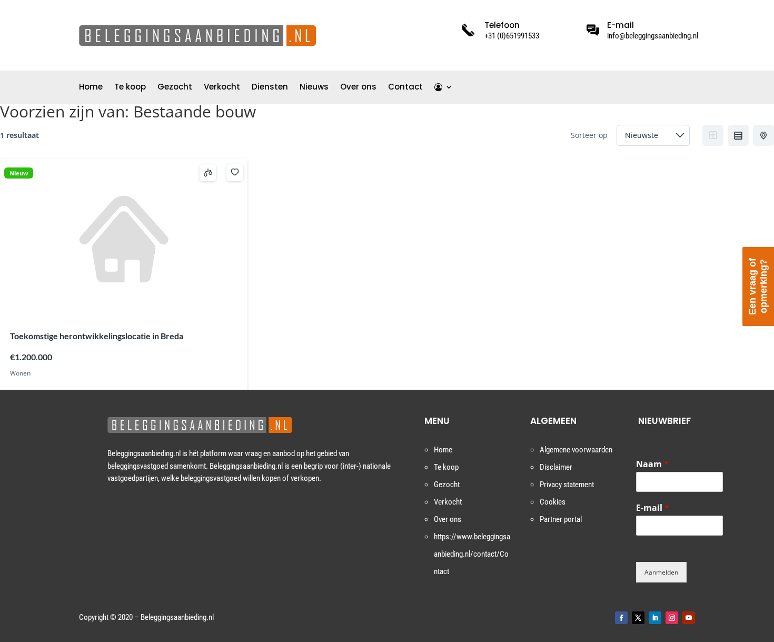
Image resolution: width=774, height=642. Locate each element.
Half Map (763, 135)
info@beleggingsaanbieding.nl (652, 36)
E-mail (652, 507)
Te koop (130, 87)
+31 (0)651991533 (511, 36)
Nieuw (18, 173)
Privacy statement (567, 484)
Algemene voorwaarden (576, 450)
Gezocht (174, 87)
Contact (405, 87)
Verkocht (222, 87)
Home (91, 87)
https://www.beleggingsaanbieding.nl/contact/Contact (472, 554)
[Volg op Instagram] (672, 617)
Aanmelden (661, 572)
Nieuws (314, 87)
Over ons (358, 87)
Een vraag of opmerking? (758, 286)
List (738, 135)
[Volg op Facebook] (621, 617)
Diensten (270, 87)
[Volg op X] (638, 617)
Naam (652, 464)
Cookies (552, 502)
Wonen (20, 373)
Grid (712, 135)
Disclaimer (556, 467)
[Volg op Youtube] (688, 617)
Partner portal (561, 519)
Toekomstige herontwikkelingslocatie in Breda (96, 336)
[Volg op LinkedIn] (655, 617)
